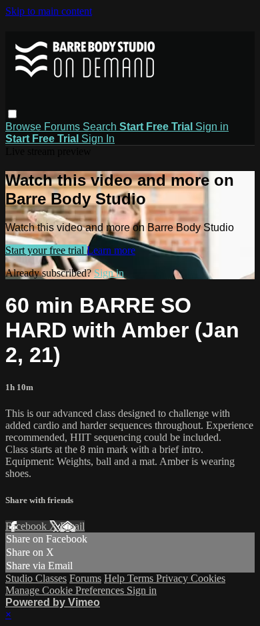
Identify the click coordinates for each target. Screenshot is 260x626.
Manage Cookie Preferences (66, 590)
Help (115, 578)
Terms (141, 578)
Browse (24, 126)
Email (72, 526)
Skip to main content (48, 11)
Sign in (212, 126)
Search (101, 126)
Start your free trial (46, 250)
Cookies (208, 578)
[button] (12, 114)
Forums (63, 126)
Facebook (27, 526)
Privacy (173, 578)
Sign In (98, 138)
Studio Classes (36, 578)
